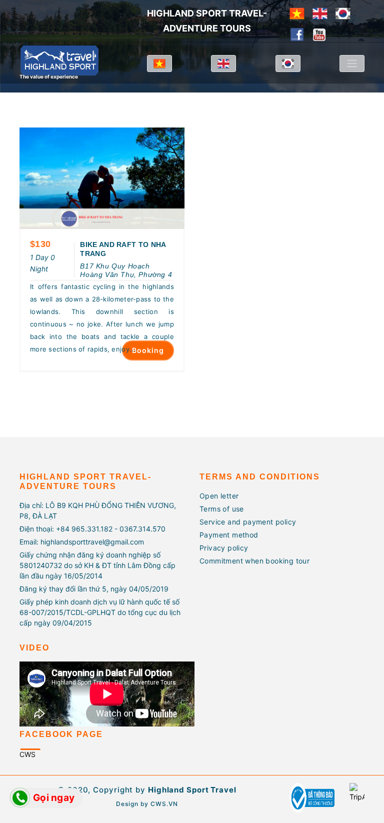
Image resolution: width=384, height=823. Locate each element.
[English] (320, 13)
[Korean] (343, 13)
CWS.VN (164, 804)
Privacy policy (224, 548)
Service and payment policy (248, 522)
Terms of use (222, 508)
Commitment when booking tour (255, 560)
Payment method (229, 534)
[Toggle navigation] (352, 63)
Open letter (219, 496)
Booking (148, 350)
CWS (28, 754)
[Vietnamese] (297, 13)
